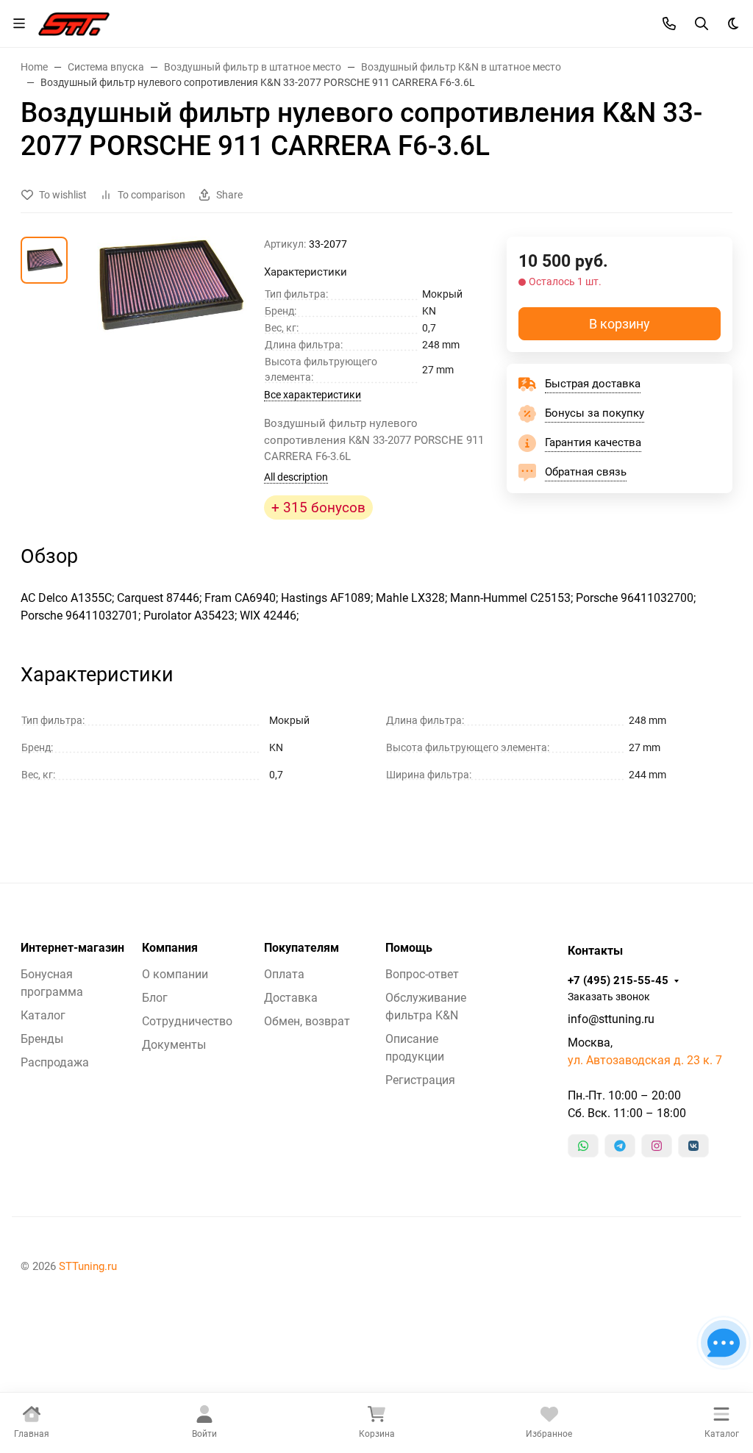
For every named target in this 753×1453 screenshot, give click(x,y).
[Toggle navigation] (19, 23)
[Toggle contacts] (669, 23)
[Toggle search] (701, 23)
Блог (155, 998)
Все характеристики (312, 395)
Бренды (42, 1039)
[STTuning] (74, 22)
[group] (168, 310)
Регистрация (420, 1080)
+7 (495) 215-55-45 (618, 980)
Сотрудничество (187, 1021)
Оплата (284, 974)
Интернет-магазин (72, 948)
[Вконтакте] (693, 1146)
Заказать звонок (609, 996)
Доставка (291, 998)
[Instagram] (656, 1146)
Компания (170, 948)
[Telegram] (619, 1146)
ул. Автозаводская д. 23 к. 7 (645, 1060)
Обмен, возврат (307, 1021)
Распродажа (55, 1062)
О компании (175, 974)
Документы (174, 1045)
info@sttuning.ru (611, 1019)
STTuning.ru (88, 1266)
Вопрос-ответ (422, 974)
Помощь (408, 948)
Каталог (43, 1015)
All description (296, 477)
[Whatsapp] (583, 1146)
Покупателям (301, 948)
